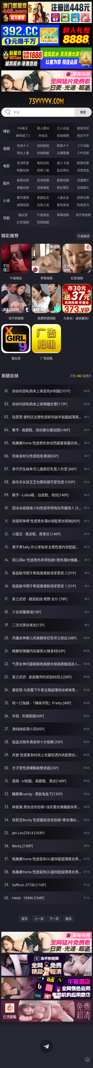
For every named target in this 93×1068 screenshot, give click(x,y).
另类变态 (83, 170)
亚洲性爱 (23, 163)
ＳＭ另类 (83, 153)
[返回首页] (87, 1059)
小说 (6, 200)
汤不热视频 (83, 215)
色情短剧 (43, 222)
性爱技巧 (83, 205)
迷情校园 (23, 205)
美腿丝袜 (23, 187)
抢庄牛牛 (83, 135)
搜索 (83, 112)
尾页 (69, 919)
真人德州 (43, 128)
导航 (6, 218)
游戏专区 (83, 128)
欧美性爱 (83, 163)
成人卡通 (63, 163)
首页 (24, 919)
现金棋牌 (63, 135)
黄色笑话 (63, 205)
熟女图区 (63, 187)
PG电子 (23, 128)
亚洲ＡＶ (23, 145)
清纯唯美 (43, 187)
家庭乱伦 (43, 197)
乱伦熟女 (63, 170)
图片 (6, 183)
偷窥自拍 (23, 180)
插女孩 (22, 215)
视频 (6, 148)
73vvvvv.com (46, 101)
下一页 (54, 919)
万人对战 (63, 128)
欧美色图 (63, 180)
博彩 (6, 131)
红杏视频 (23, 222)
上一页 (38, 919)
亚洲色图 (43, 180)
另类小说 (43, 205)
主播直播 (63, 153)
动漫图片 (83, 180)
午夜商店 (43, 215)
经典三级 (43, 170)
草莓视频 (63, 215)
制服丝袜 (23, 170)
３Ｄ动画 (83, 145)
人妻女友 (63, 197)
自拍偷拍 (43, 145)
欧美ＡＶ (63, 145)
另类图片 (83, 187)
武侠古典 (83, 197)
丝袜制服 (43, 153)
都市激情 (23, 197)
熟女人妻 (23, 153)
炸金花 (43, 135)
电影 (6, 166)
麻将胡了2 (23, 135)
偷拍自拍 (43, 163)
